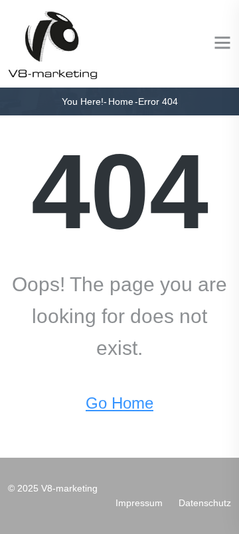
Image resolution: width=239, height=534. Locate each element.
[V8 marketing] (53, 42)
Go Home (119, 403)
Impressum (139, 503)
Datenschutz (205, 503)
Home (120, 101)
